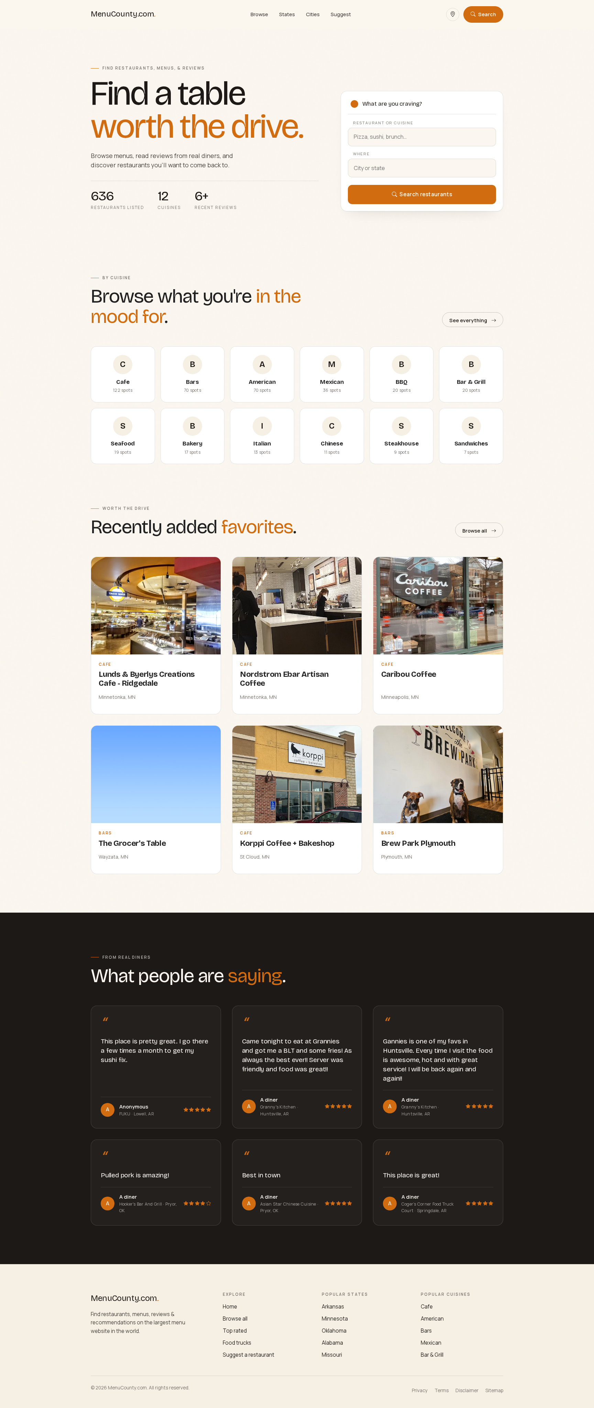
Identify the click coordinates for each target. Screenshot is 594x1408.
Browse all (474, 530)
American (432, 1318)
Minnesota (335, 1318)
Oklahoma (334, 1330)
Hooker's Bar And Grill (141, 1204)
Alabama (332, 1342)
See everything (468, 320)
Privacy (420, 1390)
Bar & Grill (432, 1354)
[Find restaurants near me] (452, 14)
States (287, 14)
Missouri (332, 1354)
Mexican (431, 1342)
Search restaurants (425, 194)
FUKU (125, 1114)
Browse (259, 14)
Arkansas (333, 1306)
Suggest (341, 14)
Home (230, 1306)
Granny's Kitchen (278, 1107)
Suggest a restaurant (248, 1354)
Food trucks (237, 1342)
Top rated (235, 1330)
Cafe (427, 1306)
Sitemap (494, 1390)
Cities (313, 14)
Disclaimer (466, 1390)
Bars (426, 1330)
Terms (441, 1390)
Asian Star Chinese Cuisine (288, 1204)
